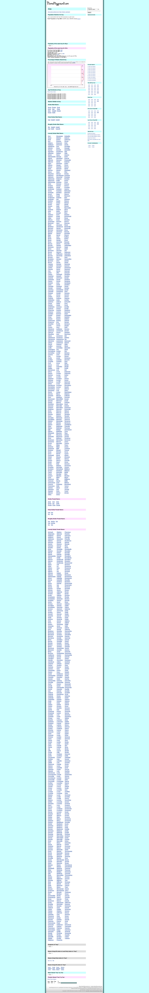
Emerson (51, 440)
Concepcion (52, 774)
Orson (58, 493)
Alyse (50, 585)
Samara (67, 633)
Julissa (59, 663)
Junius (58, 308)
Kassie (59, 691)
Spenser (67, 383)
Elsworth (51, 436)
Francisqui (51, 930)
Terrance (67, 421)
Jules (58, 300)
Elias (49, 426)
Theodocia (68, 865)
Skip (65, 363)
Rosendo (67, 226)
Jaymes (59, 250)
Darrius (50, 375)
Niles (58, 477)
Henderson (60, 175)
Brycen (50, 255)
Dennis (50, 394)
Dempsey (51, 390)
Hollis (58, 180)
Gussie (58, 150)
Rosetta (67, 588)
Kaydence (60, 694)
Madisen (59, 824)
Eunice (50, 465)
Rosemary (68, 585)
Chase (50, 319)
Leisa (58, 732)
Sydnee (67, 834)
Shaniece (68, 716)
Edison (50, 421)
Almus (50, 167)
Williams (67, 479)
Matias (58, 429)
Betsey (50, 645)
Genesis (51, 931)
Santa (67, 658)
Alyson (50, 588)
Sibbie (67, 718)
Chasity (50, 720)
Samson (67, 269)
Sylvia (67, 844)
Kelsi (58, 703)
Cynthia (50, 361)
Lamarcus (59, 330)
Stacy (66, 390)
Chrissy (50, 737)
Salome (67, 629)
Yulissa (67, 938)
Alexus (50, 559)
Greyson (59, 144)
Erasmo (50, 447)
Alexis (50, 158)
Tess (66, 858)
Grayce (59, 544)
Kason (58, 319)
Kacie (59, 670)
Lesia (58, 735)
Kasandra (60, 682)
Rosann (67, 564)
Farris (50, 472)
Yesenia (67, 931)
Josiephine (60, 653)
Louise (58, 373)
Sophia (67, 771)
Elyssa (50, 889)
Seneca (67, 324)
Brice (49, 249)
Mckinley (58, 968)
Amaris (50, 593)
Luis (57, 390)
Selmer (66, 320)
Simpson (67, 358)
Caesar (50, 264)
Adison (50, 540)
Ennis (50, 443)
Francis (50, 484)
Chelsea (51, 721)
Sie (65, 339)
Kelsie (59, 704)
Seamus (67, 312)
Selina (67, 703)
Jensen (58, 259)
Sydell (67, 832)
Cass (49, 284)
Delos (50, 383)
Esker (50, 457)
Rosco (66, 221)
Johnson (59, 278)
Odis (57, 486)
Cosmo (50, 354)
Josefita (59, 641)
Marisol (59, 854)
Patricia (66, 162)
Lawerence (60, 339)
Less (58, 354)
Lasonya (60, 721)
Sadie (67, 614)
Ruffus (66, 237)
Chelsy (50, 728)
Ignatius (59, 192)
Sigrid (67, 733)
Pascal (66, 158)
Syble (67, 831)
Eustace (50, 469)
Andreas (51, 199)
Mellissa (59, 873)
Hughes (59, 191)
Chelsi (50, 725)
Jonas (58, 279)
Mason (58, 424)
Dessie (50, 400)
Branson (51, 247)
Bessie (50, 231)
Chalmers (51, 307)
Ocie (58, 107)
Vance (66, 458)
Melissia (59, 870)
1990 (98, 86)
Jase (58, 237)
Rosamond (68, 563)
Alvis (49, 184)
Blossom (51, 650)
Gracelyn (60, 539)
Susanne (68, 810)
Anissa (50, 604)
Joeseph (59, 274)
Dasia (50, 810)
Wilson (66, 482)
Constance (51, 778)
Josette (59, 650)
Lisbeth (59, 761)
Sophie (67, 773)
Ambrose (51, 189)
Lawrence (59, 342)
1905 (89, 92)
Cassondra (51, 680)
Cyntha (50, 791)
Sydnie (67, 839)
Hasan (58, 165)
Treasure (68, 892)
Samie (66, 260)
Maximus (59, 436)
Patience (60, 924)
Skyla (66, 749)
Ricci (66, 211)
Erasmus (51, 448)
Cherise (50, 730)
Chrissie (50, 735)
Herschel (59, 177)
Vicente (66, 460)
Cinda (50, 752)
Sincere (67, 359)
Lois (57, 370)
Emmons (51, 441)
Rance (66, 194)
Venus (67, 912)
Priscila (67, 537)
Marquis (59, 419)
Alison (50, 568)
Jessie (58, 267)
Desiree (50, 836)
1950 (95, 85)
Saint (66, 249)
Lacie (58, 716)
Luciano (59, 378)
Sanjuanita (68, 655)
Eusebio (50, 467)
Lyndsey (59, 810)
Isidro (58, 211)
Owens (66, 155)
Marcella (59, 839)
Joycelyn (60, 660)
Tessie (67, 861)
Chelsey (50, 723)
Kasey (58, 317)
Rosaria (67, 569)
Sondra (67, 762)
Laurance (59, 336)
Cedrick (50, 298)
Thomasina (68, 875)
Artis (49, 211)
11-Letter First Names (92, 80)
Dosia (50, 854)
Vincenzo (67, 465)
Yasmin (67, 928)
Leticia (59, 747)
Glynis (59, 535)
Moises (58, 452)
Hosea (58, 185)
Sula (66, 793)
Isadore (58, 197)
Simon (66, 356)
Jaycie (59, 616)
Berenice (51, 633)
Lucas (58, 375)
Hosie (58, 187)
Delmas (50, 380)
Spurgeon (67, 385)
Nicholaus (59, 469)
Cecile (50, 686)
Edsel (50, 423)
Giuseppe (59, 136)
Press (66, 180)
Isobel (59, 588)
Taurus (66, 412)
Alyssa (50, 590)
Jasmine (59, 242)
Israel (58, 216)
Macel (59, 814)
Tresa (67, 894)
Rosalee (67, 551)
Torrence (67, 440)
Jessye (59, 633)
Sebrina (67, 696)
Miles (58, 447)
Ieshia (53, 523)
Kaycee (59, 692)
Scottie (66, 307)
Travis (66, 447)
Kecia (59, 696)
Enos (49, 445)
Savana (67, 682)
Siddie (67, 721)
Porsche (59, 940)
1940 (92, 92)
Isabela (59, 575)
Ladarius (59, 329)
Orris (57, 491)
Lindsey (59, 361)
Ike (49, 127)
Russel (66, 242)
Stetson (67, 394)
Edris (49, 863)
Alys (49, 581)
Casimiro (51, 279)
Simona (67, 737)
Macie (59, 819)
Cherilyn (50, 968)
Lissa (58, 766)
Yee (53, 960)
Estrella (50, 904)
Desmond (51, 399)
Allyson (50, 573)
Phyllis (59, 938)
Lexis (58, 749)
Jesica (59, 621)
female (63, 11)
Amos (50, 191)
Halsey (58, 153)
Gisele (50, 933)
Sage (66, 247)
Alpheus (50, 175)
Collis (50, 348)
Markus (58, 416)
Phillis (59, 931)
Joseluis (59, 286)
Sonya (67, 769)
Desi (49, 397)
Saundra (67, 680)
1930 (92, 89)
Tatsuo (66, 411)
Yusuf (66, 491)
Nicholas (59, 467)
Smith (66, 368)
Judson (58, 298)
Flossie (50, 919)
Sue (66, 790)
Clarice (50, 766)
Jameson (59, 230)
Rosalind (68, 556)
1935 (92, 91)
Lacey (58, 325)
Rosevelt (67, 228)
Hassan (58, 168)
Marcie (59, 846)
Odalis (59, 909)
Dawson (50, 378)
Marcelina (60, 836)
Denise (50, 829)
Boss (49, 242)
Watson (66, 470)
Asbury (50, 216)
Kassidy (59, 689)
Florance (51, 916)
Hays (58, 172)
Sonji (66, 767)
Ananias (50, 192)
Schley (66, 300)
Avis (49, 629)
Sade (66, 612)
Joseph (58, 288)
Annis (50, 610)
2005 (98, 91)
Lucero (59, 788)
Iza (52, 514)
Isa (53, 503)
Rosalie (67, 554)
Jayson (58, 252)
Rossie (66, 231)
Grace (58, 139)
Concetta (51, 776)
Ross (66, 230)
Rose (66, 225)
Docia (50, 844)
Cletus (50, 342)
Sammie (67, 264)
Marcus (58, 412)
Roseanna (68, 576)
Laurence (59, 337)
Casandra (51, 670)
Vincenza (68, 924)
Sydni (67, 837)
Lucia (58, 791)
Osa (57, 502)
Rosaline (68, 559)
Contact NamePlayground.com (96, 986)
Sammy (67, 266)
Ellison (50, 431)
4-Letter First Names (91, 69)
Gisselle (50, 936)
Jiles (57, 272)
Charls (50, 315)
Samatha (68, 634)
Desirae (50, 834)
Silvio (66, 349)
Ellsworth (51, 433)
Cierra (50, 747)
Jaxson (58, 247)
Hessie (59, 556)
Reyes (66, 206)
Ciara (50, 738)
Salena (67, 621)
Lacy (58, 327)
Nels (57, 464)
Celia (49, 701)
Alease (50, 551)
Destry (50, 402)
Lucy (58, 388)
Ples (65, 172)
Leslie (58, 353)
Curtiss (50, 359)
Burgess (51, 259)
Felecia (50, 907)
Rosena (67, 587)
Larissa (59, 720)
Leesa (59, 730)
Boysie (50, 245)
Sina (66, 740)
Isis (58, 585)
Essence (51, 901)
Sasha (67, 679)
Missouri (59, 885)
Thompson (68, 429)
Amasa (50, 185)
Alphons (50, 177)
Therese (67, 870)
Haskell (58, 167)
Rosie (67, 593)
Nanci (59, 897)
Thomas (67, 428)
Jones (58, 281)
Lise (58, 762)
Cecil (49, 295)
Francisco (51, 486)
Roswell (67, 233)
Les (57, 349)
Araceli (50, 614)
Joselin (59, 643)
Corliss (50, 783)
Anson (50, 206)
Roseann (68, 575)
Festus (50, 476)
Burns (50, 262)
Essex (50, 460)
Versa (67, 916)
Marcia (59, 844)
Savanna (68, 686)
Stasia (67, 786)
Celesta (50, 694)
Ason (49, 622)
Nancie (59, 899)
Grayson (59, 143)
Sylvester (67, 409)
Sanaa (67, 639)
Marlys (59, 858)
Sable (67, 605)
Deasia (50, 814)
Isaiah (54, 111)
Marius (58, 414)
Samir (66, 262)
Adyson (50, 542)
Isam (58, 204)
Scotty (66, 308)
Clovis (50, 344)
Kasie (59, 686)
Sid (65, 336)
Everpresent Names (91, 133)
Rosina (67, 595)
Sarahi (67, 668)
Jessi (58, 626)
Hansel (58, 156)
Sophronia (68, 774)
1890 (89, 88)
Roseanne (68, 578)
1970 (95, 91)
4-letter (93, 146)
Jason (58, 243)
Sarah (66, 290)
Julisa (59, 662)
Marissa (59, 856)
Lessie (58, 356)
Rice (65, 213)
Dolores (50, 407)
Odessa (59, 912)
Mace (58, 394)
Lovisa (59, 784)
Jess (57, 260)
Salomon (67, 252)
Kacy (58, 672)
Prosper (67, 187)
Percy (66, 165)
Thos (66, 431)
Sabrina (67, 609)
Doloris (50, 848)
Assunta (50, 626)
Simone (67, 738)
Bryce (50, 254)
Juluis (58, 305)
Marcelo (59, 409)
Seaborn (67, 310)
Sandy (66, 278)
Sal (65, 250)
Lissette (59, 767)
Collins (50, 346)
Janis (58, 602)
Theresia (68, 872)
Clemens (51, 341)
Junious (59, 307)
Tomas (66, 436)
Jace (58, 223)
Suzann (67, 817)
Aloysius (51, 173)
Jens (58, 257)
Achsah (50, 532)
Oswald (66, 148)
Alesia (50, 554)
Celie (49, 703)
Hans (58, 155)
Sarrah (67, 677)
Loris (58, 773)
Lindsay (59, 359)
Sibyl (66, 720)
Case (50, 272)
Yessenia (68, 933)
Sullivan (67, 395)
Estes (50, 464)
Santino (67, 284)
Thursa (67, 878)
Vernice (67, 914)
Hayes (58, 170)
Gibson (50, 493)
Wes (65, 474)
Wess (66, 477)
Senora (67, 708)
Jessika (59, 631)
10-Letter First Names (92, 78)
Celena (50, 692)
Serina (67, 713)
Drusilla (50, 858)
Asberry (50, 214)
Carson (50, 269)
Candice (51, 658)
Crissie (50, 786)
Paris (66, 156)
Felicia (50, 911)
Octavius (59, 484)
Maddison (60, 822)
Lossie (59, 774)
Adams (50, 143)
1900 (89, 91)
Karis (58, 679)
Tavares (67, 414)
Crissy (50, 788)
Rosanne (68, 568)
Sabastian (67, 245)
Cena (50, 708)
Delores (50, 820)
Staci (66, 779)
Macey (59, 815)
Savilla (67, 689)
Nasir (58, 462)
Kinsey (59, 706)
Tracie (67, 889)
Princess (68, 535)
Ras (65, 197)
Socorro (67, 754)
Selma (67, 704)
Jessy (58, 269)
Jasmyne (60, 610)
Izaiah (58, 120)
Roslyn (67, 598)
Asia (49, 502)
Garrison (51, 489)
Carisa (50, 665)
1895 (89, 89)
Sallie (66, 624)
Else (49, 883)
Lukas (58, 392)
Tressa (67, 895)
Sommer (67, 761)
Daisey (50, 795)
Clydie (53, 967)
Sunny (67, 798)
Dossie (50, 856)
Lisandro (59, 366)
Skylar (66, 365)
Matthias (59, 431)
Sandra (66, 276)
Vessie (67, 919)
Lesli (58, 740)
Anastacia (51, 597)
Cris (49, 356)
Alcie (49, 549)
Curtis (50, 358)
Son (65, 377)
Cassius (50, 290)
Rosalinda (68, 558)
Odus (58, 487)
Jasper (58, 245)
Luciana (59, 793)
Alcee (50, 155)
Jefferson (59, 254)
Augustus (51, 221)
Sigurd (66, 342)
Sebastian (67, 315)
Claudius (51, 334)
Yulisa (67, 936)
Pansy (59, 921)
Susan (66, 399)
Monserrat (60, 889)
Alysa (50, 583)
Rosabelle (68, 549)
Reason (67, 199)
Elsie (49, 435)
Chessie (50, 732)
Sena (66, 706)
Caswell (50, 291)
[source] (78, 18)
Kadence (60, 674)
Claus (50, 336)
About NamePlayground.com (84, 986)
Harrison (59, 163)
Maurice (59, 433)
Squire (66, 387)
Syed (66, 404)
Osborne (67, 139)
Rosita (67, 597)
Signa (67, 730)
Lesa (58, 733)
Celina (50, 704)
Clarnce (50, 332)
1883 (61, 50)
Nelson (58, 465)
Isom (58, 214)
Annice (50, 609)
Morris (58, 453)
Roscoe (67, 223)
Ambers (50, 187)
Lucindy (59, 803)
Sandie (67, 645)
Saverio (67, 293)
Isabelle (59, 580)
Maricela (59, 849)
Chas (50, 317)
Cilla (49, 750)
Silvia (66, 735)
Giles (49, 494)
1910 (89, 94)
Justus (58, 312)
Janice (58, 233)
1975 (95, 92)
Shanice (67, 715)
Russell (66, 243)
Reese (66, 202)
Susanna (68, 807)
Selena (67, 699)
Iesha (53, 521)
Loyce (59, 786)
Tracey (66, 443)
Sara (66, 665)
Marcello (59, 406)
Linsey (59, 757)
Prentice (67, 175)
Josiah (58, 293)
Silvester (67, 348)
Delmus (50, 382)
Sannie (67, 657)
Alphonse (51, 179)
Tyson (66, 453)
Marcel (58, 402)
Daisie (50, 796)
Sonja (67, 766)
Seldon (66, 319)
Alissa (50, 569)
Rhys (66, 209)
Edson (50, 424)
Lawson (59, 344)
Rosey (67, 590)
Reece (66, 201)
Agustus (50, 151)
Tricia (66, 899)
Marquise (59, 421)
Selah (67, 697)
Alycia (50, 580)
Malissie (59, 832)
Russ (66, 240)
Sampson (67, 267)
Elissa (50, 872)
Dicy (49, 843)
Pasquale (67, 160)
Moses (58, 457)
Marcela (59, 834)
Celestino (51, 300)
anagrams (67, 11)
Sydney (67, 402)
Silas (66, 344)
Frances (50, 481)
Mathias (59, 428)
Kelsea (59, 699)
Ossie (59, 111)
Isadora (59, 581)
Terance (67, 418)
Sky (66, 745)
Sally (66, 626)
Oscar (66, 141)
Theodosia (68, 866)
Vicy (66, 923)
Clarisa (50, 767)
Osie (58, 109)
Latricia (59, 726)
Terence (67, 419)
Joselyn (59, 645)
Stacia (67, 781)
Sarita (67, 675)
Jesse (58, 262)
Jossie (59, 657)
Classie (50, 771)
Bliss (49, 237)
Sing (65, 361)
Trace (66, 441)
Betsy (50, 646)
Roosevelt (67, 216)
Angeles (50, 600)
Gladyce (51, 940)
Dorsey (50, 414)
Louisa (59, 778)
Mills (57, 448)
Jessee (58, 264)
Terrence (67, 423)
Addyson (51, 539)
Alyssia (50, 592)
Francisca (51, 928)
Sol (65, 370)
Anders (50, 196)
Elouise (50, 880)
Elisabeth (51, 868)
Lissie (59, 769)
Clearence (51, 337)
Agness (50, 546)
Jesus (58, 271)
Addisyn (50, 537)
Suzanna (68, 819)
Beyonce (51, 648)
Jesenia (59, 619)
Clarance (51, 329)
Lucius (58, 387)
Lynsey (59, 812)
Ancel (50, 194)
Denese (50, 825)
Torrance (67, 438)
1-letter (89, 145)
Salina (67, 622)
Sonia (67, 764)
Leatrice (59, 728)
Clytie (53, 968)
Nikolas (58, 476)
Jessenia (60, 624)
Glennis (59, 534)
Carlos (50, 267)
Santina (67, 662)
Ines (58, 568)
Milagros (59, 878)
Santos (66, 288)
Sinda (67, 742)
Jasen (58, 238)
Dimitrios (51, 404)
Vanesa (67, 904)
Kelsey (58, 320)
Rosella (67, 580)
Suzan (67, 815)
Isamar (59, 583)
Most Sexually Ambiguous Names (94, 134)
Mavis (59, 865)
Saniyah (67, 651)
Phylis (59, 935)
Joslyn (59, 655)
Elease (50, 865)
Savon (66, 296)
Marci (58, 843)
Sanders (67, 274)
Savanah (68, 684)
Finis (49, 477)
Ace (49, 136)
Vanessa (68, 906)
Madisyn (59, 827)
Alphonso (51, 180)
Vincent (66, 464)
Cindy (50, 755)
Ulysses (67, 457)
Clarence (51, 330)
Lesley (58, 351)
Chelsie (50, 726)
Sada (66, 610)
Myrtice (59, 894)
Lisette (59, 764)
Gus (57, 146)
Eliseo (50, 428)
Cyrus (50, 365)
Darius (50, 373)
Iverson (58, 221)
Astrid (50, 627)
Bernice (50, 230)
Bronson (51, 250)
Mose (58, 455)
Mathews (59, 426)
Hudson (59, 189)
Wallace (67, 469)
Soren (66, 380)
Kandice (59, 677)
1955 (95, 86)
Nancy (58, 460)
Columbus (51, 349)
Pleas (66, 168)
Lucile (59, 796)
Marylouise (60, 860)
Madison (59, 397)
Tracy (66, 445)
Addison (50, 144)
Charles (50, 313)
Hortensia (60, 563)
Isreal (58, 218)
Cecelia (50, 682)
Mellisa (59, 872)
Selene (67, 701)
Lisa (57, 365)
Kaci (58, 668)
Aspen (50, 624)
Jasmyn (59, 609)
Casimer (51, 276)
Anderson (51, 197)
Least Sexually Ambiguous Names (94, 136)
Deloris (50, 822)
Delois (50, 819)
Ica (49, 521)
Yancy (66, 486)
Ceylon (50, 305)
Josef (58, 284)
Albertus (50, 153)
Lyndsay (59, 808)
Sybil (66, 827)
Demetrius (51, 388)
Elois (49, 875)
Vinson (66, 467)
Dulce (50, 860)
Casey (50, 274)
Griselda (59, 549)
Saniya (67, 650)
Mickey (58, 969)
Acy (49, 141)
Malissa (59, 831)
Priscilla (67, 539)
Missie (59, 883)
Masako (59, 861)
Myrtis (59, 895)
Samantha (67, 259)
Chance (50, 308)
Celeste (50, 696)
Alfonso (50, 162)
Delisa (50, 817)
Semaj (66, 322)
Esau (49, 112)
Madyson (60, 829)
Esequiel (51, 455)
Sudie (67, 788)
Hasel (59, 552)
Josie (58, 651)
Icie (53, 502)
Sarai (66, 670)
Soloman (67, 371)
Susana (67, 803)
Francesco (51, 482)
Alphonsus (51, 182)
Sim (65, 351)
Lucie (58, 795)
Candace (51, 657)
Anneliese (51, 607)
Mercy (59, 877)
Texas (67, 863)
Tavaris (66, 416)
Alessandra (52, 556)
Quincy (66, 189)
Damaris (51, 803)
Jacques (59, 225)
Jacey (59, 590)
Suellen (67, 791)
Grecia (59, 546)
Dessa (50, 837)
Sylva (66, 841)
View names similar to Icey (53, 11)
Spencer (67, 382)
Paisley (59, 919)
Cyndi (50, 790)
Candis (50, 660)
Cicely (50, 742)
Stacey (66, 388)
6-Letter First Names (91, 72)
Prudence (68, 540)
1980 (95, 94)
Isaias (58, 202)
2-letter (89, 146)
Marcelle (59, 841)
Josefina (59, 639)
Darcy (50, 371)
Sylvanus (67, 407)
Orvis (58, 494)
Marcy (59, 848)
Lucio (58, 383)
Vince (66, 462)
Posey (66, 173)
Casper (50, 283)
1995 (98, 88)
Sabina (67, 604)
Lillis (58, 752)
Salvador (67, 254)
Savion (66, 295)
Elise (49, 870)
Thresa (67, 877)
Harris (58, 162)
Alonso (50, 170)
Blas (49, 235)
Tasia (66, 849)
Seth (66, 327)
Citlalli (50, 762)
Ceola (50, 709)
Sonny (66, 378)
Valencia (67, 902)
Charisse (51, 713)
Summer (67, 795)
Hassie (59, 554)
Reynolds (67, 208)
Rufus (66, 238)
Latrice (59, 725)
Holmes (58, 182)
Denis (50, 392)
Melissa (58, 438)
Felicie (50, 912)
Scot (65, 303)
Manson (59, 400)
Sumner (67, 397)
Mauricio (59, 435)
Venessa (68, 909)
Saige (67, 619)
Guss (58, 148)
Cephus (50, 301)
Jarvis (58, 235)
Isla (58, 587)
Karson (58, 313)
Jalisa (59, 593)
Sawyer (66, 298)
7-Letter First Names (91, 74)
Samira (67, 636)
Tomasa (67, 882)
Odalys (59, 911)
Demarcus (51, 385)
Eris (49, 894)
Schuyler (67, 301)
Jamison (59, 231)
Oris (57, 489)
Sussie (67, 814)
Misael (58, 450)
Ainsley (50, 547)
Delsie (50, 824)
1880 (89, 85)
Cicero (50, 327)
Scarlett (67, 692)
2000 (98, 89)
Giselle (50, 935)
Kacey (59, 667)
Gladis (50, 938)
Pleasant (67, 170)
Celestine (51, 699)
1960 (95, 88)
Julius (58, 303)
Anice (50, 602)
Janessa (59, 598)
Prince (66, 185)
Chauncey (51, 320)
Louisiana (60, 781)
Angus (50, 202)
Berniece (51, 638)
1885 (89, 86)
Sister (67, 744)
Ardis (49, 617)
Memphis (59, 440)
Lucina (59, 800)
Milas (58, 445)
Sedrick (66, 317)
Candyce (51, 662)
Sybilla (67, 829)
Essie (54, 107)
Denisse (50, 831)
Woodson (67, 484)
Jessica (58, 266)
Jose (58, 283)
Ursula (67, 901)
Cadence (51, 655)
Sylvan (66, 406)
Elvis (49, 438)
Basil (49, 225)
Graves (58, 141)
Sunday (67, 796)
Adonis (50, 148)
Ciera (50, 745)
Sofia (66, 755)
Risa (66, 546)
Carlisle (50, 266)
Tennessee (68, 851)
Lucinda (59, 802)
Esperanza (51, 897)
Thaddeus (67, 424)
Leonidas (59, 348)
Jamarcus (59, 226)
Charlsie (50, 716)
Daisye (50, 800)
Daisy (50, 366)
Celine (50, 706)
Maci (58, 817)
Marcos (58, 411)
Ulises (66, 455)
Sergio (66, 325)
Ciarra (50, 740)
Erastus (50, 450)
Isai (53, 109)
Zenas (66, 493)
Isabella (59, 578)
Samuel (67, 272)
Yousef (66, 489)
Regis (66, 204)
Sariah (67, 672)
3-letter (93, 145)
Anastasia (51, 598)
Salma (67, 627)
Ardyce (50, 619)
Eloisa (50, 877)
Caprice (50, 663)
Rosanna (68, 566)
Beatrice (50, 226)
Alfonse (50, 160)
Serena (67, 709)
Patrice (59, 926)
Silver (66, 346)
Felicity (54, 969)
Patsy (66, 163)
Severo (66, 329)
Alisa (49, 566)
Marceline (60, 837)
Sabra (67, 607)
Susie (66, 400)
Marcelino (59, 404)
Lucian (58, 377)
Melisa (59, 866)
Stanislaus (67, 392)
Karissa (59, 680)
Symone (67, 846)
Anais (50, 595)
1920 (92, 86)
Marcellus (59, 407)
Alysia (50, 587)
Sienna (67, 726)
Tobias (66, 435)
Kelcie (59, 697)
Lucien (58, 380)
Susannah (68, 808)
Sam (66, 257)
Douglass (51, 419)
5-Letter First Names (91, 71)
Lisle (57, 368)
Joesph (58, 276)
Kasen (58, 315)
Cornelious (51, 351)
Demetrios (51, 387)
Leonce (58, 346)
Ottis (65, 153)
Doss (49, 416)
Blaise (50, 233)
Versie (67, 918)
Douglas (51, 418)
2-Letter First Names (91, 66)
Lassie (59, 723)
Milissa (59, 880)
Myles (58, 458)
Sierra (67, 728)
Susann (67, 805)
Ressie (67, 544)
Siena (67, 725)
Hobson (59, 179)
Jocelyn (59, 634)
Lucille (58, 382)
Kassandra (60, 687)
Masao (58, 423)
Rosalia (67, 552)
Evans (50, 470)
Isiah (53, 112)
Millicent (59, 882)
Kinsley (59, 708)
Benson (50, 228)
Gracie (59, 542)
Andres (50, 201)
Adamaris (51, 534)
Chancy (50, 312)
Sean (66, 313)
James (58, 228)
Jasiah (58, 240)
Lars (57, 334)
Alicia (50, 564)
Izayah (58, 129)
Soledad (67, 757)
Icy (49, 514)
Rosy (66, 602)
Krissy (59, 711)
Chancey (51, 310)
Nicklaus (59, 470)
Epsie (50, 892)
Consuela (51, 779)
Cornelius (51, 353)
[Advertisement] (90, 3)
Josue (58, 295)
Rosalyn (67, 561)
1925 (92, 88)
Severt (66, 330)
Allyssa (50, 575)
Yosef (66, 487)
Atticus (50, 220)
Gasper (50, 491)
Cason (50, 281)
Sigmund (67, 341)
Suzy (66, 825)
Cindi (49, 754)
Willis (66, 481)
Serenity (67, 711)
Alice (49, 163)
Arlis (49, 208)
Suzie (67, 824)
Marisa (59, 851)
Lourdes (59, 783)
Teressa (67, 856)
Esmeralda (51, 895)
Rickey (62, 968)
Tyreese (67, 448)
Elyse (50, 887)
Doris (49, 411)
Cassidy (50, 286)
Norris (58, 481)
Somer (67, 759)
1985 (98, 85)
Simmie (66, 354)
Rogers (66, 214)
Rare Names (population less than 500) (94, 140)
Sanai (67, 641)
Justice (58, 310)
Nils (57, 479)
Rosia (67, 592)
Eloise (50, 878)
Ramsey (67, 192)
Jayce (58, 249)
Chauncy (51, 322)
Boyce (50, 243)
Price (66, 182)
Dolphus (51, 409)
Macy (58, 820)
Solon (66, 375)
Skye (66, 747)
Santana (67, 281)
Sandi (67, 643)
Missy (59, 887)
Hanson (59, 160)
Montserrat (60, 890)
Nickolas (59, 472)
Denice (50, 827)
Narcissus (60, 902)
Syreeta (67, 848)
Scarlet (67, 691)
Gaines (50, 487)
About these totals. (51, 91)
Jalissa (59, 595)
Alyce (50, 578)
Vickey (62, 969)
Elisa (49, 866)
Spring (67, 776)
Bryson (50, 257)
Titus (66, 433)
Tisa (66, 880)
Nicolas (58, 474)
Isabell (59, 576)
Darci (49, 805)
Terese (67, 854)
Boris (49, 238)
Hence (58, 173)
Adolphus (51, 146)
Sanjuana (68, 653)
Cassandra (51, 675)
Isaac (58, 194)
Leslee (59, 737)
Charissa (51, 711)
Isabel (59, 573)
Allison (50, 165)
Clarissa (50, 769)
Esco (49, 453)
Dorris (50, 412)
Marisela (59, 853)
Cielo (49, 744)
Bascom (50, 223)
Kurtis (58, 324)
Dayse (50, 812)
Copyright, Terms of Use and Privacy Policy (94, 990)
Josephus (59, 291)
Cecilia (50, 687)
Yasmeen (68, 926)
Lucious (59, 385)
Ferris (50, 474)
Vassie (67, 907)
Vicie (66, 921)
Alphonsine (51, 576)
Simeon (67, 353)
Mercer (58, 441)
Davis (50, 377)
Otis (65, 151)
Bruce (50, 252)
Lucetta (59, 790)
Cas (49, 271)
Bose (49, 240)
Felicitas (50, 914)
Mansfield (59, 399)
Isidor (58, 208)
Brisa (49, 651)
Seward (67, 332)
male (61, 11)
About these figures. (52, 979)
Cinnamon (51, 757)
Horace (58, 184)
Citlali (50, 761)
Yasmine (68, 930)
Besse (50, 641)
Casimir (50, 278)
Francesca (51, 923)
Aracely (50, 616)
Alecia (50, 552)
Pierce (66, 167)
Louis (58, 371)
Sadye (67, 616)
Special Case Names (92, 137)
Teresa (67, 853)
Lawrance (59, 341)
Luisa (58, 807)
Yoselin (67, 935)
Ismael (58, 213)
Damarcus (51, 370)
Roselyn (67, 581)
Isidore (58, 209)
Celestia (50, 697)
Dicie (49, 841)
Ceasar (50, 293)
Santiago (67, 283)
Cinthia (50, 759)
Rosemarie (68, 583)
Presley (66, 179)
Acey (49, 107)
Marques (59, 418)
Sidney (66, 337)
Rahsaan (67, 191)
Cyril (49, 363)
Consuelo (51, 781)
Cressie (50, 784)
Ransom (67, 196)
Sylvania (67, 843)
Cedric (50, 296)
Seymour (67, 334)
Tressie (67, 897)
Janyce (59, 604)
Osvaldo (67, 146)
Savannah (68, 687)
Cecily (50, 689)
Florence (51, 479)
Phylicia (59, 933)
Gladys (58, 138)
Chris (49, 325)
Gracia (59, 540)
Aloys (50, 172)
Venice (67, 911)
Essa (49, 503)
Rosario (67, 220)
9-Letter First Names (91, 77)
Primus (66, 184)
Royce (66, 235)
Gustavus (59, 151)
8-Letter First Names (91, 75)
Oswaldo (67, 150)
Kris (57, 322)
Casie (50, 674)
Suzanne (68, 820)
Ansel (50, 204)
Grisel (59, 547)
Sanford (67, 279)
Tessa (67, 860)
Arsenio (50, 209)
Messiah (59, 443)
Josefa (59, 638)
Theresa (67, 868)
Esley (50, 458)
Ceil (49, 691)
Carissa (50, 667)
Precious (68, 532)
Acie (49, 109)
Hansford (59, 158)
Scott (66, 305)
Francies (51, 924)
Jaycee (59, 614)
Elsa (49, 882)
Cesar (50, 303)
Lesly (58, 744)
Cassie (50, 288)
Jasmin (59, 605)
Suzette (67, 822)
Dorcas (50, 849)
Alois (49, 168)
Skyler (66, 366)
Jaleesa (59, 592)
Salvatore (67, 255)
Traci (66, 887)
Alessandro (52, 156)
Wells (66, 472)
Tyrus (66, 452)
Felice (50, 909)
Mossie (59, 892)
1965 (95, 89)
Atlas (49, 218)
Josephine (59, 290)
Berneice (51, 634)
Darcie (50, 807)
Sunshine (68, 800)
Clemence (51, 339)
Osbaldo (67, 136)
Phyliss (59, 936)
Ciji (49, 749)
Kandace (60, 675)
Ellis (49, 429)
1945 (92, 94)
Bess (49, 639)
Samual (67, 271)
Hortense (60, 561)
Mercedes (60, 875)
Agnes (50, 150)
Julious (58, 301)
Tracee (67, 883)
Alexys (50, 561)
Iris (58, 569)
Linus (58, 363)
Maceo (58, 395)
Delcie (50, 815)
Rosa (66, 218)
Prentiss (67, 177)
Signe (67, 732)
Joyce (58, 296)
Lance (58, 332)
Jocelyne (60, 636)
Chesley (50, 324)
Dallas (50, 368)
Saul (65, 291)
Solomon (67, 373)
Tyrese (66, 450)
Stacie (67, 783)
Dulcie (50, 861)
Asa (49, 111)
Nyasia (59, 906)
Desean (50, 395)
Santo (66, 286)
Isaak (58, 196)
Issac (58, 220)
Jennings (59, 255)
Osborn (66, 138)
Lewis (58, 358)
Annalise (51, 605)
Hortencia (60, 559)
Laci (58, 715)
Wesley (66, 476)
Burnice (50, 260)
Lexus (59, 750)
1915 (92, 85)
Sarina (67, 674)
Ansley (50, 612)
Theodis (67, 426)
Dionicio (50, 406)
